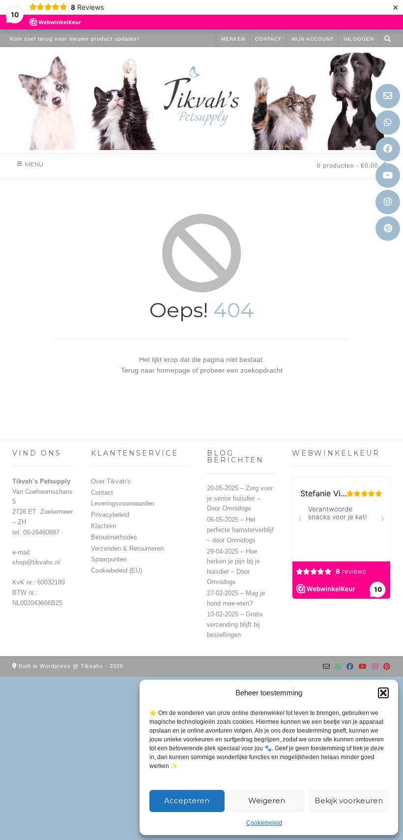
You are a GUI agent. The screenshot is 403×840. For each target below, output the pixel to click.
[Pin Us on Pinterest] (387, 228)
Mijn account (312, 39)
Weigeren (266, 800)
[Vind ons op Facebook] (387, 149)
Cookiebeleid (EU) (116, 570)
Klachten (103, 526)
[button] (383, 693)
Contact (268, 39)
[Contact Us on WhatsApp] (387, 122)
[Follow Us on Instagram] (387, 202)
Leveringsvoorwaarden (122, 503)
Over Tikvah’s (111, 481)
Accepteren (186, 800)
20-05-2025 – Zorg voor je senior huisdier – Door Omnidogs (240, 498)
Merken (233, 39)
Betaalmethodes (114, 537)
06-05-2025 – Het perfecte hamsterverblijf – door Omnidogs (240, 530)
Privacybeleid (110, 514)
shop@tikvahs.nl (36, 562)
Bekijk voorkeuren (349, 800)
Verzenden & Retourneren (127, 548)
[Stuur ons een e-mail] (387, 96)
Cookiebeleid (264, 822)
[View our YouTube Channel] (387, 175)
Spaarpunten (109, 559)
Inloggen (359, 39)
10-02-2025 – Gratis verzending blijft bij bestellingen (235, 624)
